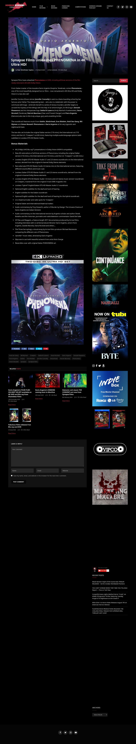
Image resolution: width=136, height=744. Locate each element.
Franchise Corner (66, 7)
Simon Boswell (13, 362)
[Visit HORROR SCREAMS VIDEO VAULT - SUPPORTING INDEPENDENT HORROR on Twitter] (99, 366)
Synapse (23, 362)
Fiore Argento (13, 358)
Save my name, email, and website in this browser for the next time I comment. (39, 476)
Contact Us (110, 7)
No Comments (53, 70)
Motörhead (54, 358)
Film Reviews (43, 7)
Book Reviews (54, 7)
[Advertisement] (110, 521)
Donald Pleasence (79, 355)
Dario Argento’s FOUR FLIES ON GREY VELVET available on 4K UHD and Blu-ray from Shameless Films (20, 393)
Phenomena (76, 358)
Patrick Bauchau (65, 358)
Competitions (80, 7)
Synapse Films (33, 362)
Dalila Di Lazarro (43, 355)
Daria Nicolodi (55, 355)
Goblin (22, 358)
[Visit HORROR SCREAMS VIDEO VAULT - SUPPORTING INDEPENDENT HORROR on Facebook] (96, 366)
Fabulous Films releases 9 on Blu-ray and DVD (19, 426)
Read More (12, 405)
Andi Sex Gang (13, 355)
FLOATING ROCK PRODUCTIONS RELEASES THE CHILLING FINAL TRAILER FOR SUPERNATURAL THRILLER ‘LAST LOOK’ (107, 611)
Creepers (33, 355)
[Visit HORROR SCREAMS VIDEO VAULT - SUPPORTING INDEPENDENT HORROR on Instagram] (93, 366)
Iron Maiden (31, 358)
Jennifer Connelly (42, 358)
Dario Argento (66, 355)
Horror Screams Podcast (95, 7)
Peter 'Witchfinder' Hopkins (25, 70)
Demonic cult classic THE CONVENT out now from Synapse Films (72, 392)
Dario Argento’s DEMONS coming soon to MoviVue (45, 391)
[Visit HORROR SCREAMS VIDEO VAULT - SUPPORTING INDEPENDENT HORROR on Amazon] (103, 366)
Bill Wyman (24, 355)
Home (34, 7)
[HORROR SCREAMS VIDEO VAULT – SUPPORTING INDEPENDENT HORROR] (15, 7)
